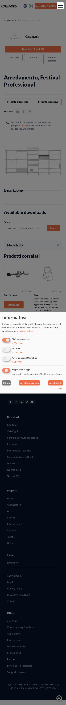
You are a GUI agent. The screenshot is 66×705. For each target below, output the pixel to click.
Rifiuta (6, 382)
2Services (17, 343)
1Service (17, 352)
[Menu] (60, 5)
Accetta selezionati (29, 382)
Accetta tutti (55, 382)
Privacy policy (26, 330)
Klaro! (60, 389)
